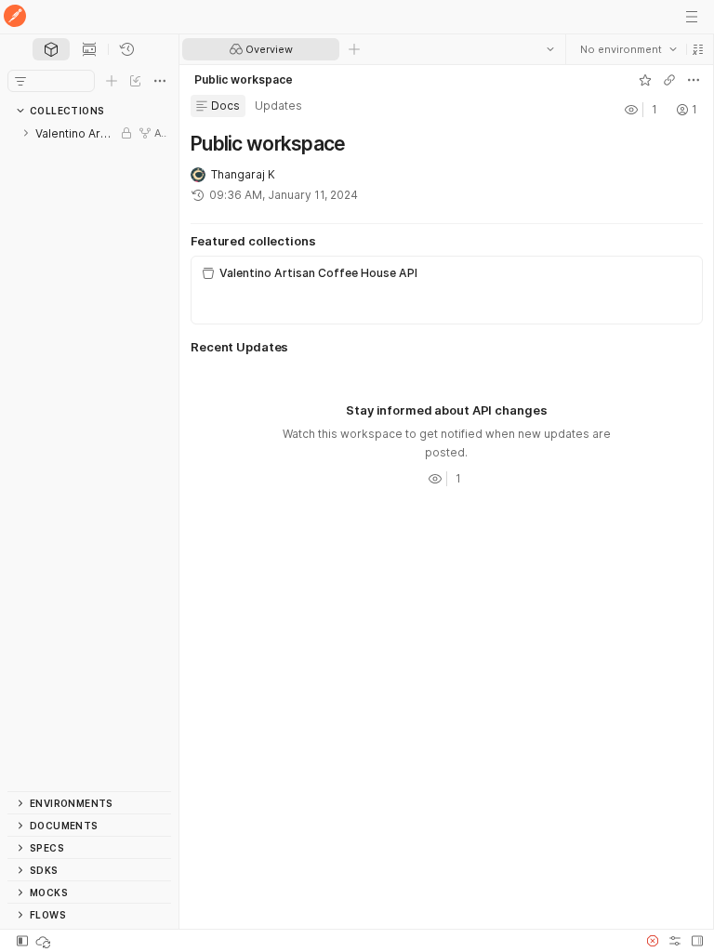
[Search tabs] (549, 49)
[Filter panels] (20, 81)
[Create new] (111, 81)
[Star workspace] (644, 80)
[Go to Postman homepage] (15, 17)
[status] (44, 941)
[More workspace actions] (692, 80)
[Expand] (26, 133)
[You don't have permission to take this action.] (354, 49)
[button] (697, 49)
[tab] (51, 49)
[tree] (89, 456)
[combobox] (627, 49)
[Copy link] (668, 80)
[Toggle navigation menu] (692, 17)
